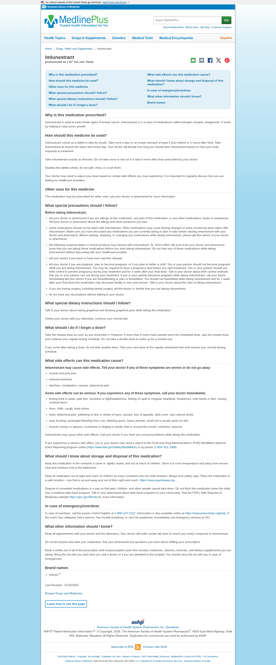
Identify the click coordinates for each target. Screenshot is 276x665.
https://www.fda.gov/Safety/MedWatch (112, 447)
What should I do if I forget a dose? (73, 105)
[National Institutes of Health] (44, 7)
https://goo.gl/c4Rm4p (83, 497)
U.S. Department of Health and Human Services (159, 661)
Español (226, 37)
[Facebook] (210, 60)
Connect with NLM (155, 646)
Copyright (81, 656)
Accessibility (94, 656)
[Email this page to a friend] (193, 60)
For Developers (210, 656)
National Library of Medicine (63, 6)
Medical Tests (142, 38)
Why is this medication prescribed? (73, 74)
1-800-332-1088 (165, 447)
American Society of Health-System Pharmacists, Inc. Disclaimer (138, 627)
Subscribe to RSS (122, 646)
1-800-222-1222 (125, 513)
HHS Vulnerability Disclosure (156, 656)
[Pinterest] (227, 60)
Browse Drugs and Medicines (63, 593)
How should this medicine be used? (73, 80)
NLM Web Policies (67, 656)
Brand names (156, 102)
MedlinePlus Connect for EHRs (186, 656)
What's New (191, 27)
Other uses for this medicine (68, 86)
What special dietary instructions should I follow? (83, 98)
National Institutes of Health (197, 661)
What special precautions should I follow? (78, 92)
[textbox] (187, 20)
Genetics (119, 38)
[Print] (201, 60)
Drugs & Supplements (89, 38)
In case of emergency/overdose (169, 90)
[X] (218, 60)
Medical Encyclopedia (176, 38)
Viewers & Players (131, 656)
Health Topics (54, 38)
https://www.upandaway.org (157, 480)
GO (226, 20)
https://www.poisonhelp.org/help (205, 513)
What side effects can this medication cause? (178, 74)
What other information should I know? (174, 96)
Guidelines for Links (111, 656)
